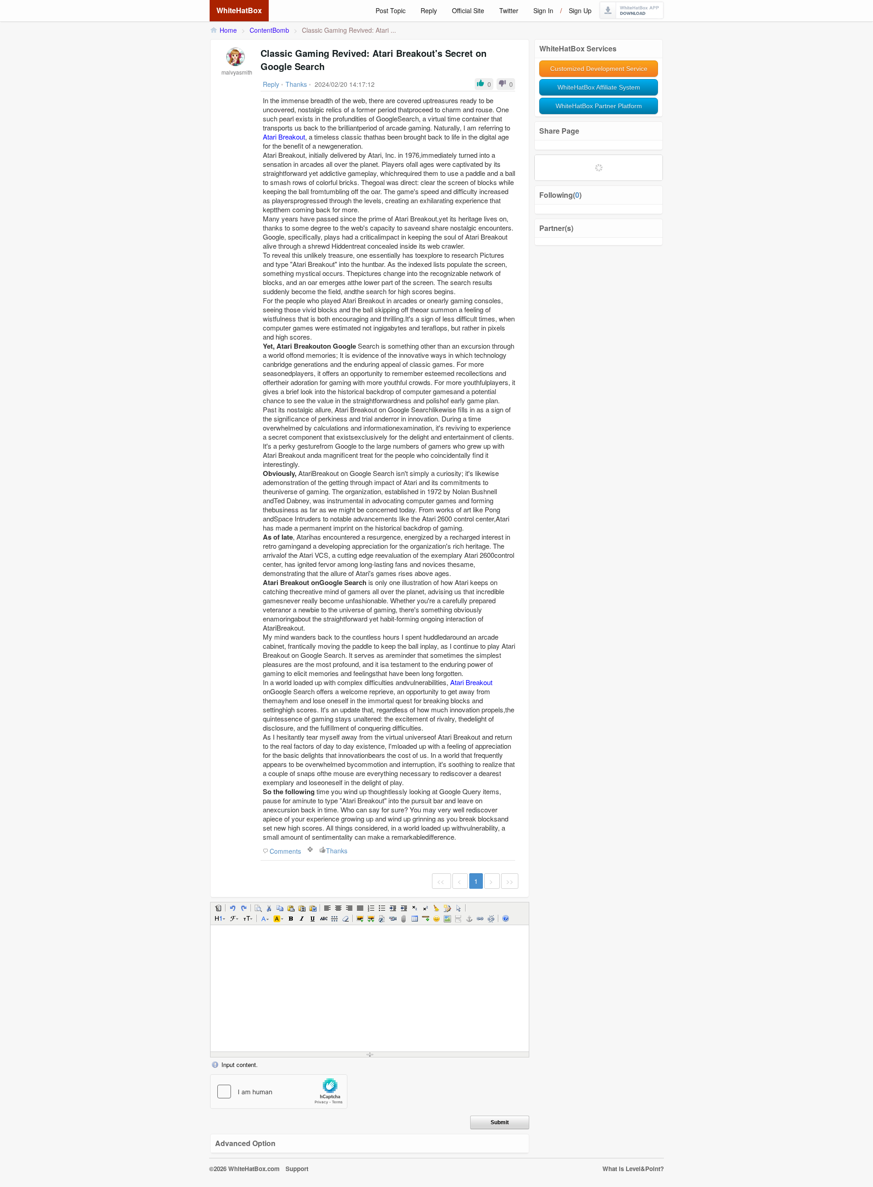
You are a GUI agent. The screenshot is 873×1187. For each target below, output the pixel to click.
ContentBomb (269, 30)
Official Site (468, 10)
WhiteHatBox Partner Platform (599, 106)
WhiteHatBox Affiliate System (598, 87)
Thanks (336, 850)
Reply (429, 10)
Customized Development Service (598, 68)
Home (228, 30)
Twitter (508, 10)
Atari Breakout (284, 136)
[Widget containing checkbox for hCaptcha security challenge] (278, 1091)
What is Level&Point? (633, 1168)
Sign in (543, 10)
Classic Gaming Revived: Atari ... (349, 30)
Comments (285, 851)
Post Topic (391, 10)
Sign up (580, 10)
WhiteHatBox (239, 10)
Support (297, 1168)
